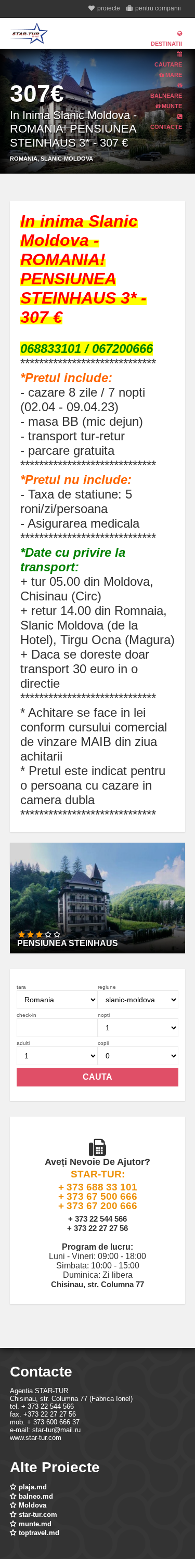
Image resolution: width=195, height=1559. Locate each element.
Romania (23, 158)
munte (171, 106)
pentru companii (158, 8)
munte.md (35, 1524)
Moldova (32, 1505)
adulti (23, 1043)
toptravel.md (39, 1533)
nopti (104, 1015)
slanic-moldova (67, 158)
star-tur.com (38, 1514)
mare (173, 75)
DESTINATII (166, 44)
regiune (107, 987)
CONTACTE (166, 127)
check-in (26, 1015)
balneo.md (36, 1496)
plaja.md (33, 1487)
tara (21, 987)
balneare (166, 96)
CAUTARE (168, 64)
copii (103, 1043)
